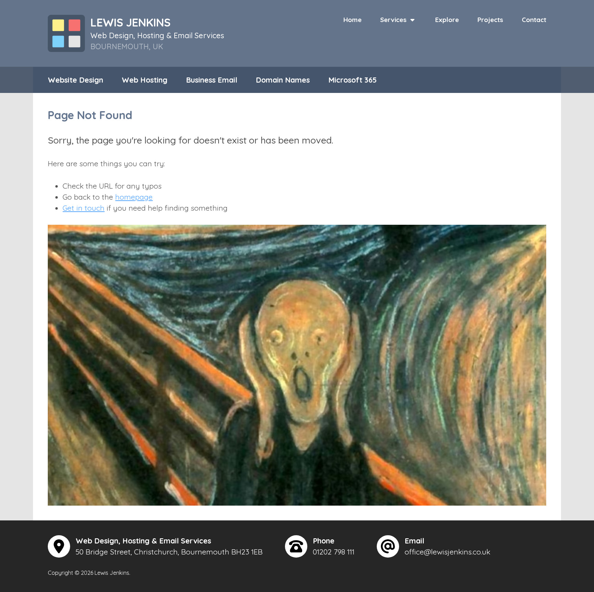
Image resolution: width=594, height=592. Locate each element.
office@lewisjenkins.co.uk (447, 551)
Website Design (75, 79)
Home (352, 19)
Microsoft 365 (352, 79)
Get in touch (83, 207)
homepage (134, 196)
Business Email (211, 79)
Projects (490, 19)
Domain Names (283, 79)
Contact (534, 19)
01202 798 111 (333, 551)
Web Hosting (144, 79)
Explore (447, 19)
